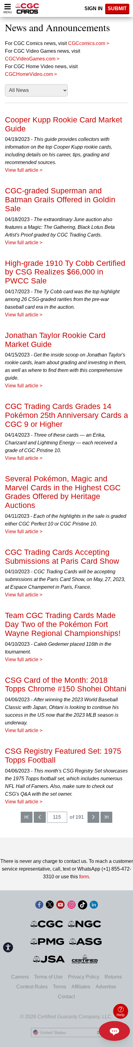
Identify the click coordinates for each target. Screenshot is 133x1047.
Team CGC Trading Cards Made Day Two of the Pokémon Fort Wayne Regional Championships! (63, 624)
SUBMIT (117, 8)
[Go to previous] (39, 817)
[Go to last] (106, 817)
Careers (20, 976)
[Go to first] (26, 817)
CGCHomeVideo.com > (31, 74)
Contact (66, 996)
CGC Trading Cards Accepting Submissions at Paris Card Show (62, 556)
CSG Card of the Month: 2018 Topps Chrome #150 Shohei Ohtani (66, 684)
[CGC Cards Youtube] (60, 906)
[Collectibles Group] (84, 959)
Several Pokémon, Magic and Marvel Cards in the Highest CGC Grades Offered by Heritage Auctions (63, 491)
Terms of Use (48, 976)
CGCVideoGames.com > (32, 58)
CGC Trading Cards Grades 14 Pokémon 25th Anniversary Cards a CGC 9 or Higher (66, 415)
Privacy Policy (83, 976)
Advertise (106, 986)
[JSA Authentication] (49, 959)
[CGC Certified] (27, 8)
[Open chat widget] (114, 1031)
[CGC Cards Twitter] (50, 906)
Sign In (93, 8)
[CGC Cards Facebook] (39, 906)
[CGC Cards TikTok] (82, 906)
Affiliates (80, 986)
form (84, 876)
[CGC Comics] (47, 924)
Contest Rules (32, 986)
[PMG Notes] (48, 941)
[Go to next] (93, 817)
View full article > (23, 170)
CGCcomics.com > (88, 43)
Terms (59, 986)
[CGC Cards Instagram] (71, 906)
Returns (113, 976)
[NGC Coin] (85, 924)
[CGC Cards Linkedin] (93, 906)
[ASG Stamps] (85, 941)
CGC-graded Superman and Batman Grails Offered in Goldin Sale (60, 199)
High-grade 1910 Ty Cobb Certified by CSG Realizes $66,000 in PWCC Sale (65, 272)
